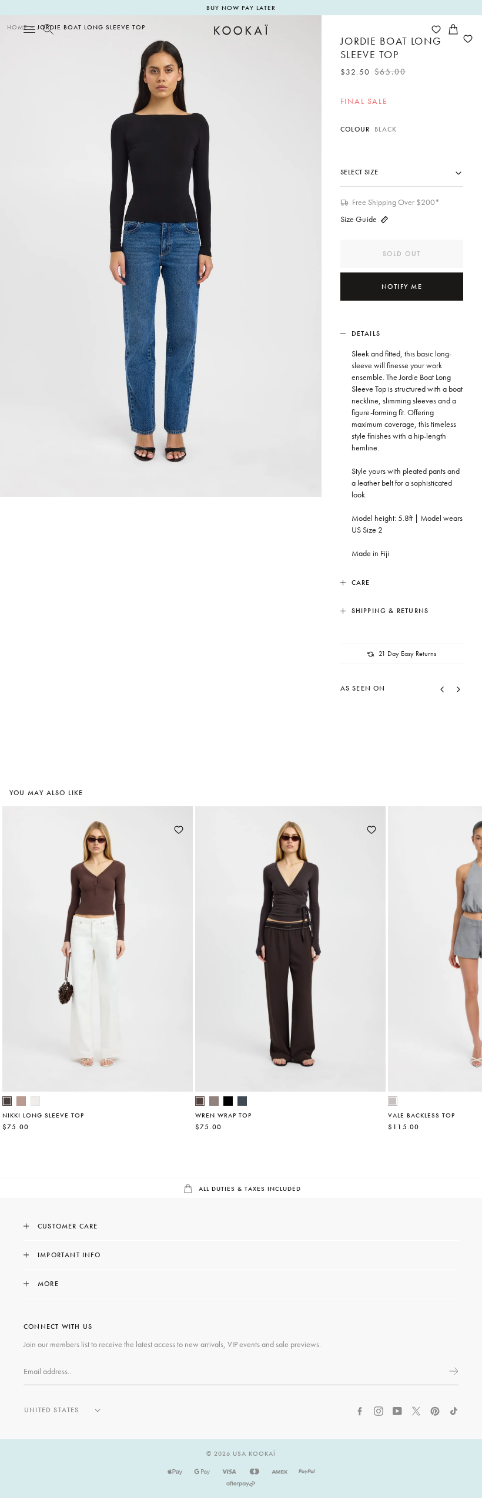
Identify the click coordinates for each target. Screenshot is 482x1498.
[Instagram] (378, 1410)
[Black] (228, 1101)
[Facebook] (359, 1410)
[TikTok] (453, 1410)
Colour (368, 129)
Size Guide (358, 219)
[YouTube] (397, 1410)
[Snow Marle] (35, 1101)
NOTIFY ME (402, 286)
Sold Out (402, 253)
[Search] (48, 29)
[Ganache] (200, 1101)
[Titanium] (242, 1101)
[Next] (458, 688)
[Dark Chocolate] (7, 1101)
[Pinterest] (435, 1410)
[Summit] (214, 1101)
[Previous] (442, 688)
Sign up (452, 1371)
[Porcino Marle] (21, 1101)
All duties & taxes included (249, 1188)
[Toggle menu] (29, 29)
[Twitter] (416, 1410)
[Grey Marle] (392, 1101)
